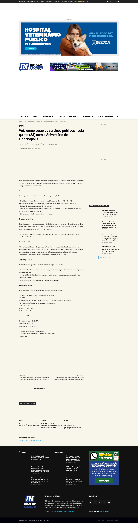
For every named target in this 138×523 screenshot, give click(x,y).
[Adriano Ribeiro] (26, 344)
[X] (113, 2)
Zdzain (47, 474)
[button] (117, 70)
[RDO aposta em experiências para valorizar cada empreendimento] (59, 424)
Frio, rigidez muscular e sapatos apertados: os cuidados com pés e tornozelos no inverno (73, 412)
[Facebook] (108, 2)
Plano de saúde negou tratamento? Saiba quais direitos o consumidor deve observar (74, 434)
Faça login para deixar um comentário (30, 394)
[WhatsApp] (115, 2)
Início (20, 75)
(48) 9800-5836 (104, 465)
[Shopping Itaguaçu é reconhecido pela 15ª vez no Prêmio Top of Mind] (29, 368)
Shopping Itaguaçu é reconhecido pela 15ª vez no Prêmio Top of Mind (110, 166)
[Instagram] (110, 2)
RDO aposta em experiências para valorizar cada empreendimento (75, 422)
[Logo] (34, 58)
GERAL (24, 75)
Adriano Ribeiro (25, 101)
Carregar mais (103, 211)
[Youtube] (118, 2)
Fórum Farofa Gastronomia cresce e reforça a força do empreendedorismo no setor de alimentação (110, 191)
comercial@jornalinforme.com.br (64, 465)
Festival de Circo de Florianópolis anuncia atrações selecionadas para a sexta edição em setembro (51, 379)
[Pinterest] (50, 107)
